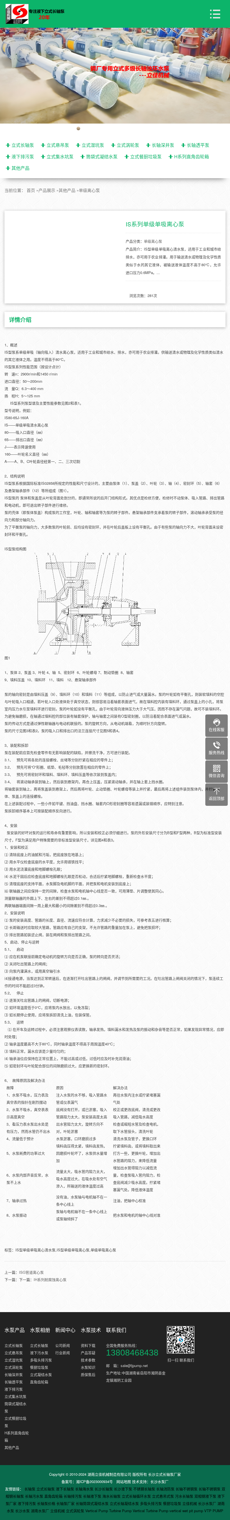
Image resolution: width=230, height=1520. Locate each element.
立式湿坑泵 (93, 145)
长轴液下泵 (92, 1496)
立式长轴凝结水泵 (125, 1503)
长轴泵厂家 (66, 1503)
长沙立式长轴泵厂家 (164, 1474)
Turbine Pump (121, 1510)
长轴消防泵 (166, 1488)
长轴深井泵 (163, 145)
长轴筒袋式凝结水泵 (93, 1503)
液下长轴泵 (65, 1488)
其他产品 (20, 168)
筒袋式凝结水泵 (102, 156)
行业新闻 (62, 1352)
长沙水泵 (23, 1510)
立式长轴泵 (23, 145)
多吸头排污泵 (41, 1360)
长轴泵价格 (46, 1503)
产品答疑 (88, 1352)
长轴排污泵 (73, 1496)
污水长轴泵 (184, 1496)
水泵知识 (88, 1367)
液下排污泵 (23, 156)
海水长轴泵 (112, 1496)
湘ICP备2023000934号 (94, 1481)
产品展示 (46, 190)
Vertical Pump (97, 1510)
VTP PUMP (213, 1510)
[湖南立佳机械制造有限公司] (39, 14)
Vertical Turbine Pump (151, 1510)
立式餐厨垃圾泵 (146, 156)
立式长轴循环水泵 (137, 1496)
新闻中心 (65, 1329)
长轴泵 (30, 1488)
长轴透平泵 (198, 145)
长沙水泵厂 (159, 1481)
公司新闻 (62, 1345)
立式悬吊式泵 (163, 1496)
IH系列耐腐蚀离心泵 (50, 1279)
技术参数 (88, 1360)
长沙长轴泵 (104, 1488)
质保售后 (88, 1374)
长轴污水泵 (34, 1496)
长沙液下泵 (123, 1488)
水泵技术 (91, 1329)
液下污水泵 (39, 1352)
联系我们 (116, 1329)
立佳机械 (190, 1503)
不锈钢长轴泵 (144, 1488)
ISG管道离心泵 (31, 1272)
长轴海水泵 (85, 1488)
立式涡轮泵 (128, 145)
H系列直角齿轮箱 (191, 156)
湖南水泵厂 (40, 1510)
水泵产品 (14, 1329)
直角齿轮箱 (39, 1381)
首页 (31, 190)
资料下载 (88, 1345)
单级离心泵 (89, 190)
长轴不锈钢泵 (187, 1488)
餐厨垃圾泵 (39, 1367)
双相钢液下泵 (205, 1496)
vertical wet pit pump (186, 1510)
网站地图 (123, 1481)
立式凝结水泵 (41, 1374)
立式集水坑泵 (60, 156)
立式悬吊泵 (58, 145)
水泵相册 (40, 1329)
